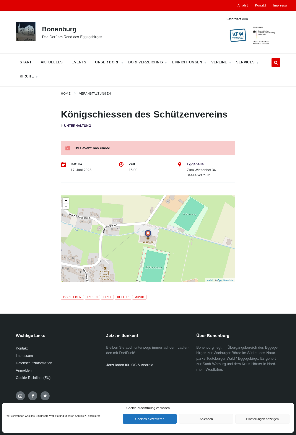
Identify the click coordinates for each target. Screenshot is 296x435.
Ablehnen (206, 419)
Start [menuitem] (26, 62)
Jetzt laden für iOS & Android (129, 365)
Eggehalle (195, 164)
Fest (107, 297)
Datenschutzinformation (34, 363)
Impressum (24, 356)
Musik (139, 297)
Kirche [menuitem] (27, 76)
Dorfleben (72, 297)
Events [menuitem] (79, 62)
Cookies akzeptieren (149, 419)
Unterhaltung (77, 125)
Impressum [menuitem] (281, 5)
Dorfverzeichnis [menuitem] (145, 62)
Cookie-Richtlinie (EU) (33, 378)
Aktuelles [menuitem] (52, 62)
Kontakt (22, 348)
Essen (92, 297)
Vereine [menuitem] (219, 62)
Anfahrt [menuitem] (242, 5)
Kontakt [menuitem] (260, 5)
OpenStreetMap (225, 280)
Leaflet (209, 280)
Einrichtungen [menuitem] (187, 62)
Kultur (123, 297)
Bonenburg (59, 29)
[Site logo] (26, 40)
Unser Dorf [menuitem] (107, 62)
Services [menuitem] (245, 62)
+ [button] (66, 200)
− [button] (66, 206)
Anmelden (24, 370)
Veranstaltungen (95, 93)
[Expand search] (276, 62)
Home (65, 93)
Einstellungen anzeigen (262, 419)
